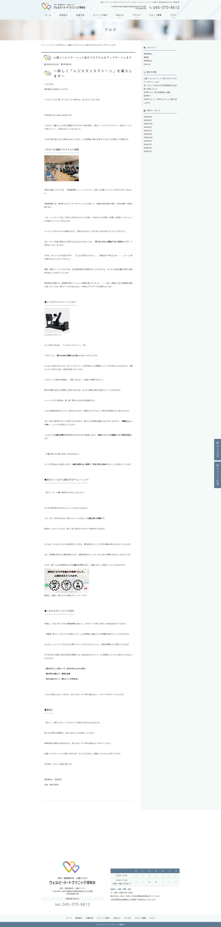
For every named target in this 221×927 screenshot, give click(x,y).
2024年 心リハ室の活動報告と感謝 (157, 92)
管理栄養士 (148, 54)
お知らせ (120, 16)
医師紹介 (64, 16)
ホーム (48, 16)
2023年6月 (148, 148)
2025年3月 (148, 120)
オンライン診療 (217, 476)
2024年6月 (148, 127)
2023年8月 (148, 141)
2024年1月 (148, 131)
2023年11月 (148, 134)
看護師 (146, 57)
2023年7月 (148, 144)
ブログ (173, 16)
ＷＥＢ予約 (217, 451)
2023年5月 (148, 151)
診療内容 (80, 16)
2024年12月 (148, 124)
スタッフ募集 (155, 16)
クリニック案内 (100, 16)
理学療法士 (67, 64)
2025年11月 (148, 117)
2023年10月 (148, 137)
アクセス (136, 16)
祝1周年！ (147, 96)
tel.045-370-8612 (72, 904)
